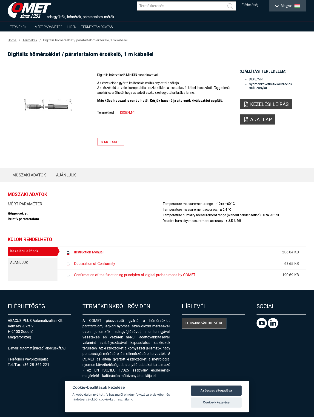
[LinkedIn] (273, 327)
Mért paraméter (49, 27)
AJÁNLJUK (66, 175)
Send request (111, 142)
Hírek (71, 27)
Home (12, 40)
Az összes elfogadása (216, 390)
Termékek (18, 27)
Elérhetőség (250, 5)
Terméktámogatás (97, 27)
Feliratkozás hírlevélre (204, 323)
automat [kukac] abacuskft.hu (43, 348)
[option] (48, 105)
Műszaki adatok (29, 175)
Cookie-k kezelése (216, 402)
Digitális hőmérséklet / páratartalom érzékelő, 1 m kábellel (85, 40)
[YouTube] (262, 327)
